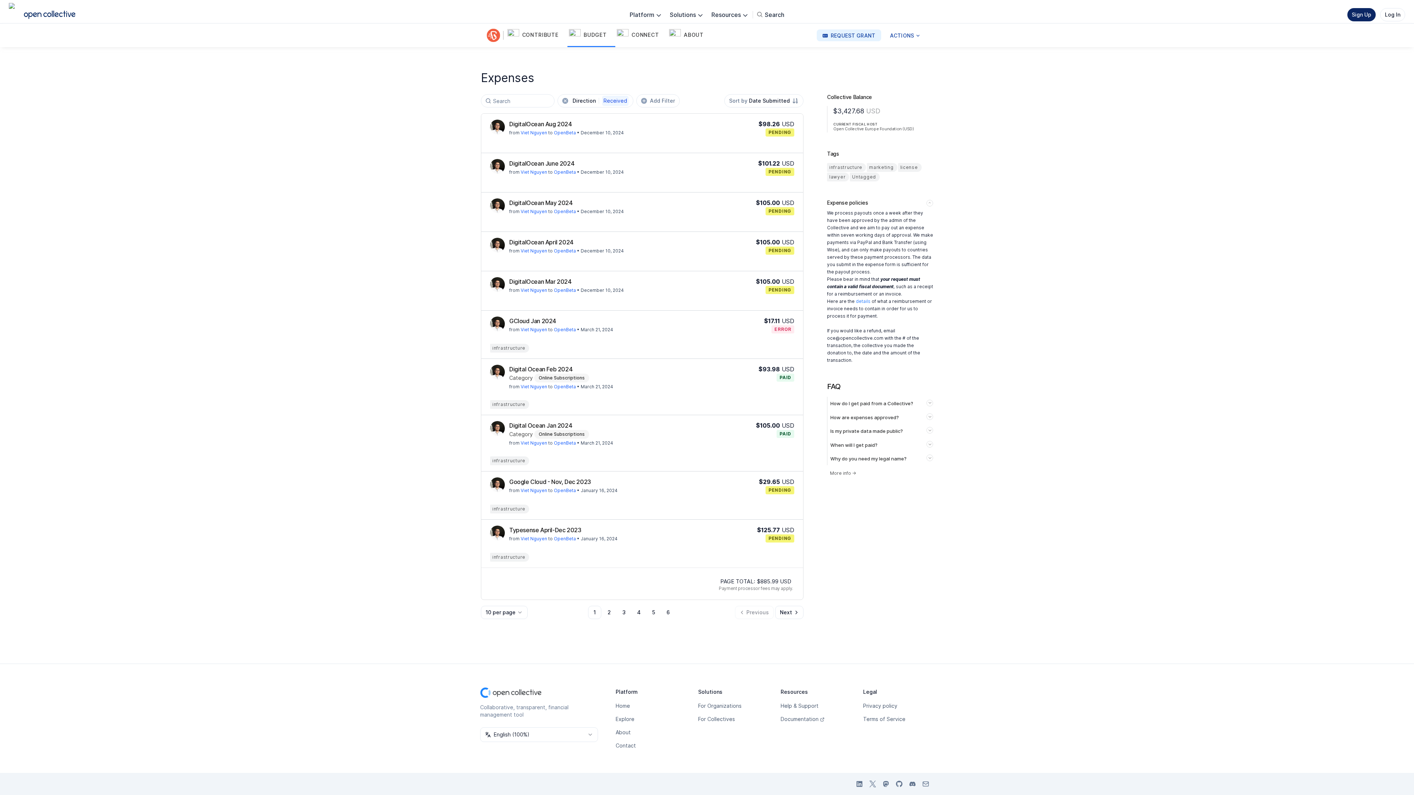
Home (623, 706)
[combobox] (763, 100)
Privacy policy (880, 706)
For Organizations (720, 706)
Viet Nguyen (534, 132)
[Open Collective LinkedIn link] (859, 784)
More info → (843, 473)
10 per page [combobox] (501, 612)
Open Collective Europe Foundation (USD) (873, 128)
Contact (626, 745)
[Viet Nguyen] (497, 127)
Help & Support (800, 706)
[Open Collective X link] (873, 784)
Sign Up (1361, 14)
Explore (625, 719)
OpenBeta (565, 132)
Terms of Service (884, 719)
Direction (600, 101)
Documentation (800, 719)
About (623, 732)
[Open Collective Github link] (899, 784)
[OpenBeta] (495, 35)
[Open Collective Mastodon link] (886, 784)
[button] (536, 35)
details (863, 301)
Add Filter (662, 101)
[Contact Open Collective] (926, 784)
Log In (1392, 14)
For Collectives (716, 719)
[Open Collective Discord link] (912, 784)
